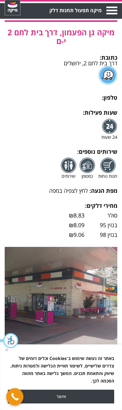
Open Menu (111, 10)
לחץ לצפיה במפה (68, 190)
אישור (61, 396)
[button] (9, 340)
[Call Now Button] (14, 396)
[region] (61, 377)
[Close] (6, 349)
